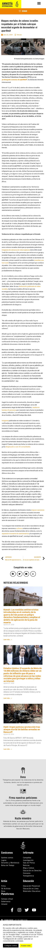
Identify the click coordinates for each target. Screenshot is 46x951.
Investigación (28, 860)
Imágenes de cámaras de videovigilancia (16, 250)
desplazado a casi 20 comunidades (18, 447)
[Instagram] (19, 910)
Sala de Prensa (29, 863)
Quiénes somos (7, 857)
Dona (3, 891)
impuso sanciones (38, 510)
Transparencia (28, 876)
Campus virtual (7, 899)
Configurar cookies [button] (10, 945)
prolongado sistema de (14, 80)
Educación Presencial (31, 886)
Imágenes (5, 420)
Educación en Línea (30, 888)
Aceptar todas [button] (26, 945)
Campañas (27, 857)
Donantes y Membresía (10, 863)
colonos (19, 528)
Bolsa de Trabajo (7, 865)
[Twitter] (27, 910)
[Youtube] (34, 910)
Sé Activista (5, 888)
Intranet (4, 904)
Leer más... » (8, 639)
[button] (39, 3)
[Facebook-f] (12, 910)
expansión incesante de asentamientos (15, 533)
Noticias (26, 865)
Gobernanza (5, 901)
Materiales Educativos (31, 891)
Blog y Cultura (28, 868)
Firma (3, 886)
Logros (3, 860)
